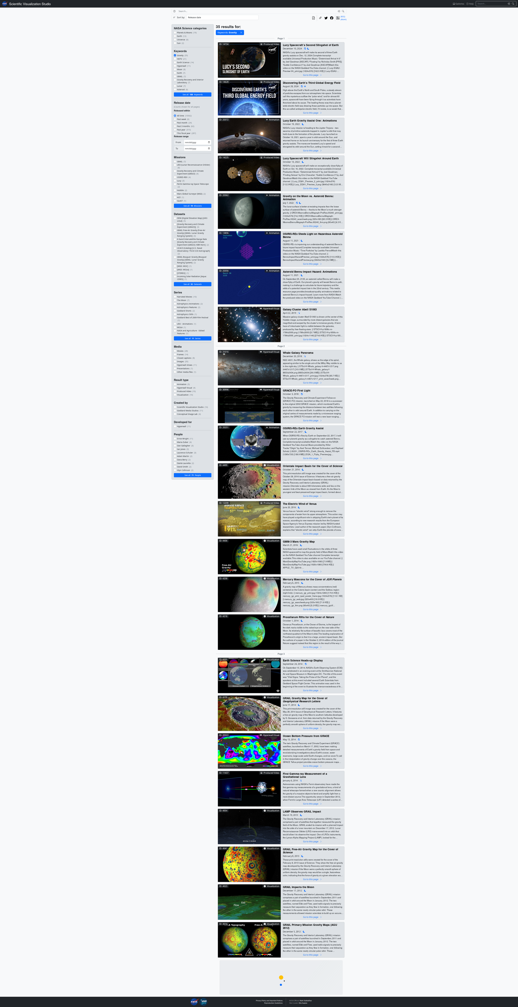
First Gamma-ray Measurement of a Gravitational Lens (305, 775)
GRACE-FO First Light (296, 390)
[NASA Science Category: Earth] (305, 48)
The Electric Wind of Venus (300, 503)
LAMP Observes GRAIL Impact (302, 811)
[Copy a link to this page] (320, 18)
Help (471, 3)
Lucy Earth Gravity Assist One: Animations (310, 120)
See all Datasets (193, 284)
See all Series (193, 338)
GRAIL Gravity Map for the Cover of (305, 699)
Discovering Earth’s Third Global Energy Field (311, 82)
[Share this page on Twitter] (326, 18)
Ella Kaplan (303, 1003)
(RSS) (343, 16)
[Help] (174, 11)
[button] (241, 32)
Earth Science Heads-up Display (303, 660)
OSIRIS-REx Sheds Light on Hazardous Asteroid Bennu (313, 235)
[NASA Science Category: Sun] (305, 86)
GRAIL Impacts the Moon (298, 886)
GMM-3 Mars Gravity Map (299, 541)
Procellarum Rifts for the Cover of (308, 616)
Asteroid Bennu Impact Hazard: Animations (310, 271)
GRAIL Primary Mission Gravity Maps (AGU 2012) (310, 926)
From (178, 142)
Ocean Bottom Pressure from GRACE (306, 735)
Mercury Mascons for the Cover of (312, 579)
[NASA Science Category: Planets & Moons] (308, 48)
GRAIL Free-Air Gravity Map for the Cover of (310, 851)
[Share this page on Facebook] (331, 18)
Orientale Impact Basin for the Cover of (313, 465)
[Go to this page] (249, 59)
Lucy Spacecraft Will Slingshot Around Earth (311, 158)
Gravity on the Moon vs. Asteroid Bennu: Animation (308, 197)
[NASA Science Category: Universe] (299, 313)
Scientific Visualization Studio (30, 3)
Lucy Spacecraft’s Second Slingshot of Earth (311, 44)
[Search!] (513, 3)
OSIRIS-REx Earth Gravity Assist (303, 428)
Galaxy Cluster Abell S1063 (300, 309)
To (177, 148)
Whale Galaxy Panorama (298, 352)
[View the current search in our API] (313, 18)
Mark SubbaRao (306, 1001)
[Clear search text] (508, 3)
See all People (193, 475)
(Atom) (343, 19)
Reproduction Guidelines (273, 1003)
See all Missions (193, 206)
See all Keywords (193, 94)
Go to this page (311, 75)
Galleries (459, 3)
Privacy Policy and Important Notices (269, 1001)
